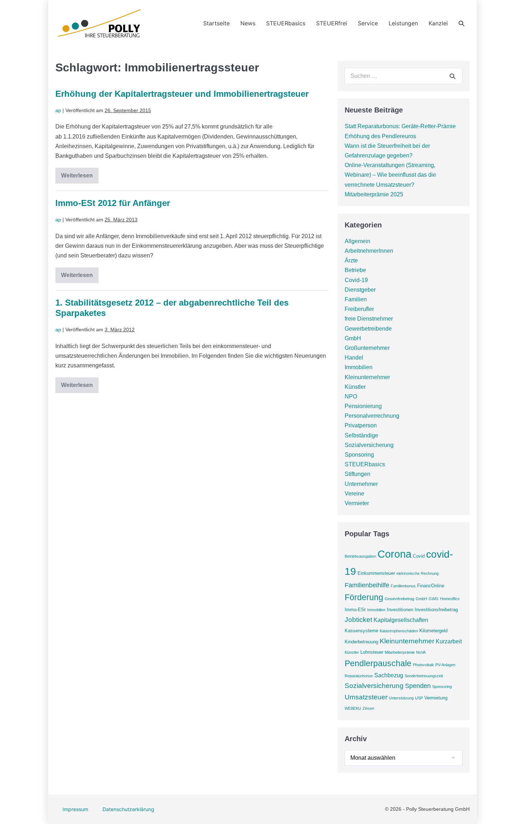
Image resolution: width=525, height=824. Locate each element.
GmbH (353, 338)
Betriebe (355, 270)
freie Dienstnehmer (369, 319)
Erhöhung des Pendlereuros (380, 136)
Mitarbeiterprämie (400, 652)
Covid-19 (356, 280)
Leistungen (403, 23)
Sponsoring (359, 455)
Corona (394, 554)
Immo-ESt (355, 609)
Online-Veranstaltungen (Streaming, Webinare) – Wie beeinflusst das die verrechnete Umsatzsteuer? (390, 174)
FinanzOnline (430, 585)
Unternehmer (361, 484)
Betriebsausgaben (360, 556)
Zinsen (368, 708)
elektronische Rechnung (417, 573)
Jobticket (358, 619)
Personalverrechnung (372, 416)
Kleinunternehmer (367, 377)
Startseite (216, 23)
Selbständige (361, 435)
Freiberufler (359, 309)
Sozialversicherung (369, 445)
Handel (354, 358)
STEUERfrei (331, 23)
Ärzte (351, 260)
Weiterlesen (80, 178)
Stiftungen (357, 474)
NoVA (421, 652)
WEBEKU (353, 708)
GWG (434, 599)
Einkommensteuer (376, 573)
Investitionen (400, 609)
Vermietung (436, 697)
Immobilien (358, 367)
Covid (419, 556)
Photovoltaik (423, 665)
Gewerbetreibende (368, 329)
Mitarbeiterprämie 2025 (374, 194)
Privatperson (361, 425)
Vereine (354, 494)
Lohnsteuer (371, 652)
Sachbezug (388, 675)
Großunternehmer (367, 348)
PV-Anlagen (445, 665)
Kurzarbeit (449, 641)
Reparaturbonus (359, 676)
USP (419, 698)
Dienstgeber (360, 290)
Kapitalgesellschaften (401, 620)
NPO (351, 396)
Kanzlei (438, 23)
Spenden (418, 685)
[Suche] (452, 76)
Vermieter (357, 503)
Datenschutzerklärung (128, 809)
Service (368, 23)
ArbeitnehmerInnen (369, 251)
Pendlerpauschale (378, 663)
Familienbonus (403, 586)
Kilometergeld (433, 630)
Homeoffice (450, 599)
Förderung (364, 597)
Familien (356, 299)
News (247, 23)
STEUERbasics (285, 23)
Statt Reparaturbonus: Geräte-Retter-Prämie (400, 126)
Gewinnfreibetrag (399, 599)
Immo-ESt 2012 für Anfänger (112, 203)
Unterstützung (401, 698)
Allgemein (357, 241)
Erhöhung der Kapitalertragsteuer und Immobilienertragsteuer (182, 94)
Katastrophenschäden (399, 631)
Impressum (75, 809)
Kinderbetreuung (361, 641)
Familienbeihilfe (367, 585)
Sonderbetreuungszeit (424, 676)
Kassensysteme (361, 630)
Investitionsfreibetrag (436, 609)
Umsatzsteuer (366, 697)
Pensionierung (363, 406)
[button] (461, 23)
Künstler (355, 387)
